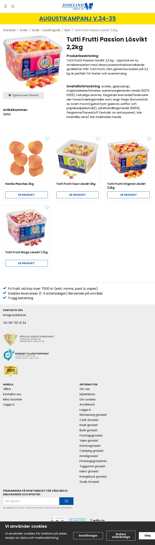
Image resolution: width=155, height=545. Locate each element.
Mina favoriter (12, 399)
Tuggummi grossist (92, 466)
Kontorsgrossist (90, 446)
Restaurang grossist (93, 415)
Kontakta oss (12, 394)
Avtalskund (87, 404)
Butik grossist (88, 430)
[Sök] (12, 6)
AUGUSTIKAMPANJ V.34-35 (77, 19)
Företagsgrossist (91, 435)
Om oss (85, 389)
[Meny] (5, 6)
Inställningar (88, 536)
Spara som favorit (25, 95)
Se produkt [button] (26, 194)
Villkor (7, 389)
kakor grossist (89, 471)
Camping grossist (92, 451)
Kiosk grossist (89, 425)
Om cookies (88, 399)
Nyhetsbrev (87, 394)
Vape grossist (89, 441)
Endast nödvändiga (121, 535)
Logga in (9, 404)
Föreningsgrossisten (93, 461)
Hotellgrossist (89, 456)
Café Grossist (89, 420)
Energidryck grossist (93, 477)
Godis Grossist (89, 482)
